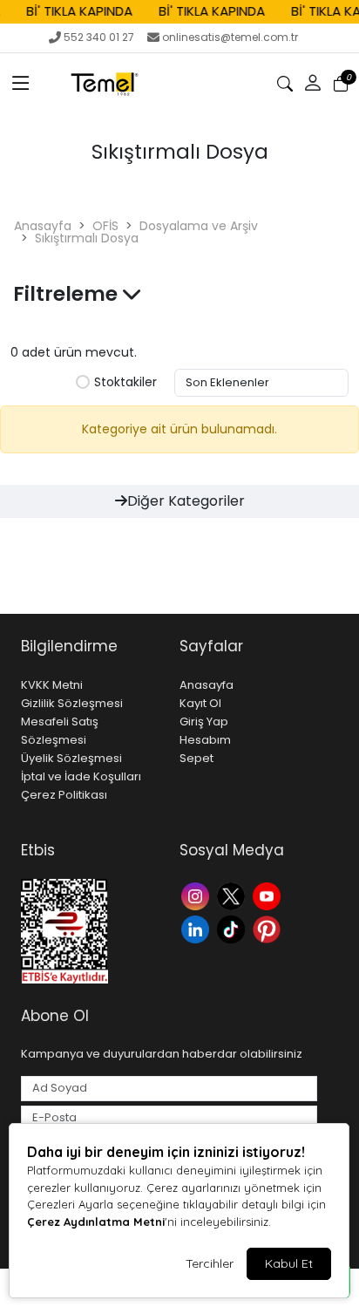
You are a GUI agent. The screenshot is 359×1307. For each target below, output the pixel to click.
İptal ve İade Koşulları (81, 776)
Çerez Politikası (64, 794)
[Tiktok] (233, 928)
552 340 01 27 (99, 37)
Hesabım (205, 740)
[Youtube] (269, 895)
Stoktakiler (125, 383)
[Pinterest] (269, 928)
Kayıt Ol (200, 703)
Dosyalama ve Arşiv (198, 226)
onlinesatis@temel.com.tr (230, 37)
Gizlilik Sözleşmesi (72, 703)
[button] (21, 83)
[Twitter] (233, 895)
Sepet (196, 758)
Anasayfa (42, 226)
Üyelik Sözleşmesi (71, 758)
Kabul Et (289, 1263)
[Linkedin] (197, 928)
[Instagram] (197, 895)
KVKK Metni (52, 685)
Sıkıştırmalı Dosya (87, 238)
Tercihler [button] (210, 1263)
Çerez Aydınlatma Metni (96, 1222)
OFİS (105, 226)
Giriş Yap (204, 721)
